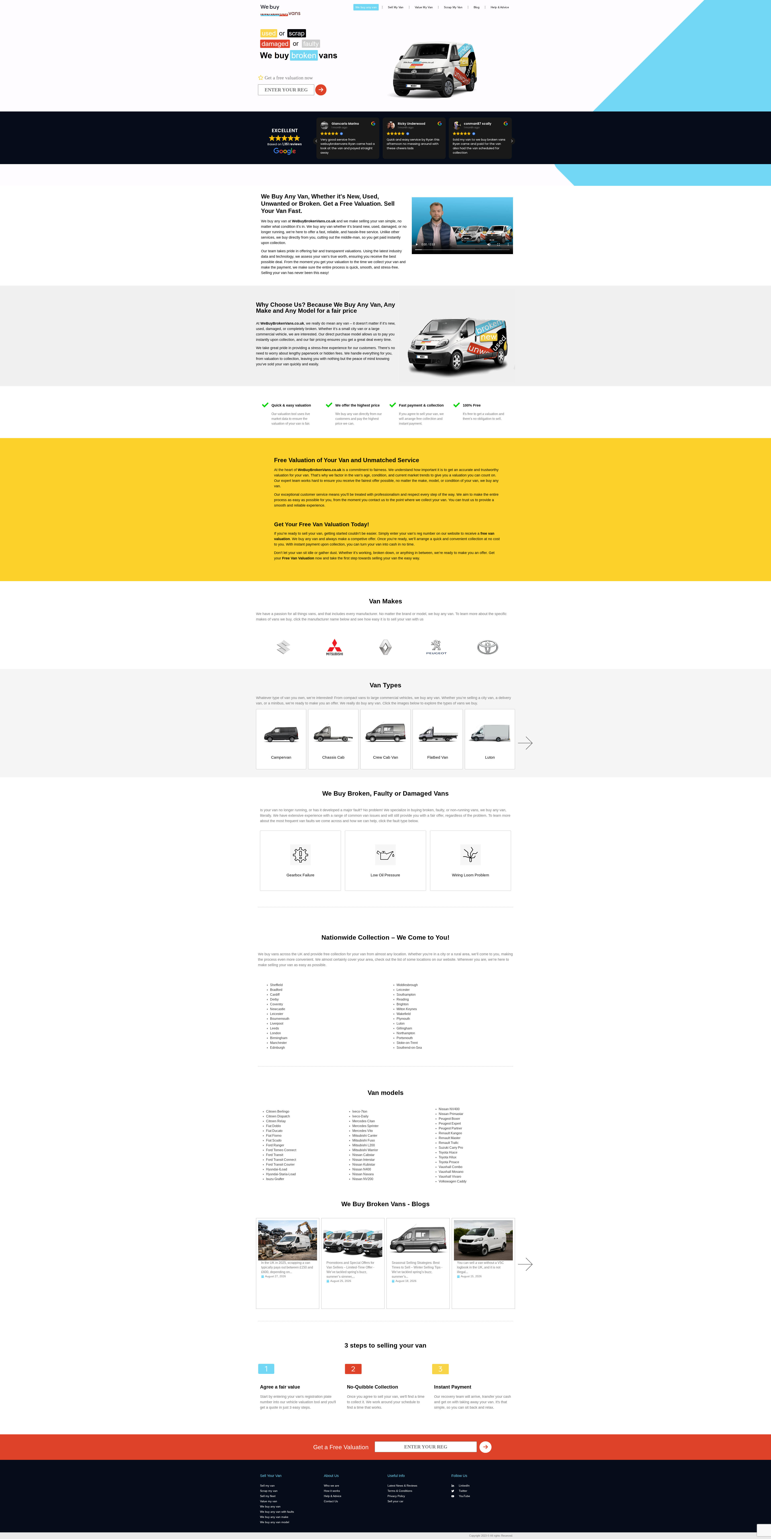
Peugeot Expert (450, 1123)
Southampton (406, 994)
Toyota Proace (449, 1162)
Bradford (276, 989)
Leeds (274, 1028)
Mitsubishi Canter (364, 1135)
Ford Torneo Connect (281, 1150)
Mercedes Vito (362, 1130)
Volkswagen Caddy (452, 1181)
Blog (476, 7)
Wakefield (404, 1014)
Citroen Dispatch (278, 1116)
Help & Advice (500, 7)
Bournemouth (279, 1018)
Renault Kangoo (450, 1133)
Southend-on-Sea (409, 1047)
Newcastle (277, 1009)
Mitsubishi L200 (363, 1145)
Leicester (276, 1014)
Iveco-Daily (360, 1116)
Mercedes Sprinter (365, 1126)
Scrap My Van (453, 7)
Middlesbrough (407, 985)
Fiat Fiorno (273, 1135)
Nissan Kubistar (363, 1164)
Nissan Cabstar (363, 1155)
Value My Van (424, 7)
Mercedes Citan (363, 1121)
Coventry (276, 1004)
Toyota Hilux (447, 1157)
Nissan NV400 (449, 1109)
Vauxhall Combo (450, 1167)
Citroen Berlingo (277, 1111)
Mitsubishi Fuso (363, 1140)
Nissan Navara (363, 1174)
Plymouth (403, 1018)
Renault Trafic (449, 1143)
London (275, 1033)
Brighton (403, 1004)
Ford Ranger (275, 1145)
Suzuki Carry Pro (451, 1147)
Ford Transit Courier (280, 1164)
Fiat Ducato (274, 1130)
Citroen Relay (276, 1121)
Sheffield (276, 985)
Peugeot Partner (450, 1128)
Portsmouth (405, 1038)
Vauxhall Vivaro (450, 1176)
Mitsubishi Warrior (365, 1150)
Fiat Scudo (273, 1140)
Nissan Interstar (363, 1159)
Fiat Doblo (273, 1126)
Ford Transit (274, 1155)
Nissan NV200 (362, 1179)
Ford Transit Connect (281, 1159)
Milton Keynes (407, 1009)
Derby (274, 999)
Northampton (406, 1033)
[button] (512, 141)
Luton (401, 1023)
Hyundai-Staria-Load (281, 1174)
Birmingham (278, 1038)
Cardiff (274, 994)
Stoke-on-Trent (407, 1042)
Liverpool (276, 1023)
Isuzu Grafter (275, 1179)
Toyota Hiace (448, 1152)
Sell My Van (395, 7)
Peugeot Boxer (449, 1118)
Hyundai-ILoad (276, 1169)
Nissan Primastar (451, 1114)
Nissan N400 (361, 1169)
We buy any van (366, 7)
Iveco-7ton (359, 1111)
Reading (403, 999)
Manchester (278, 1042)
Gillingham (404, 1028)
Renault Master (449, 1138)
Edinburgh (277, 1047)
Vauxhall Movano (451, 1171)
